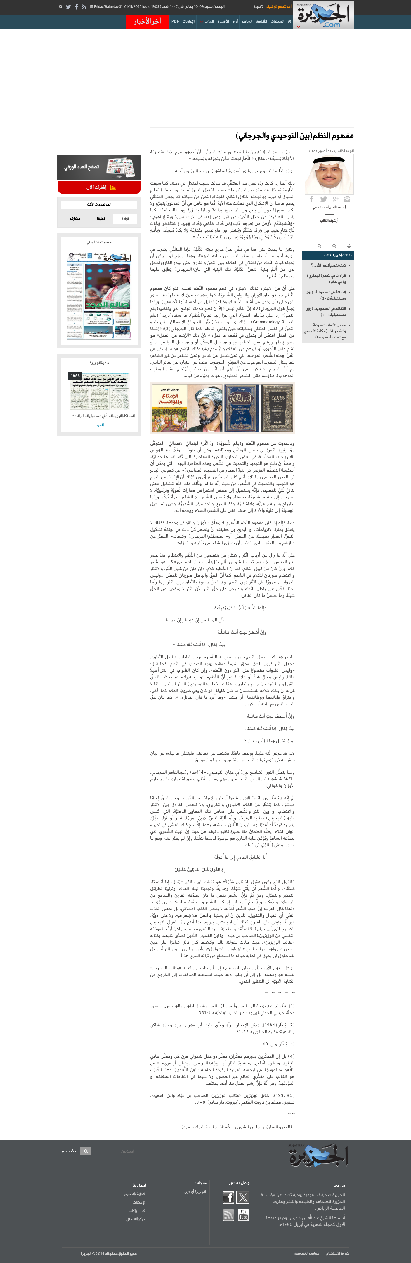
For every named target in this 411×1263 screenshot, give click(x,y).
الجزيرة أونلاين (195, 1192)
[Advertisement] (205, 76)
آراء (235, 21)
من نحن (338, 1185)
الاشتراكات (137, 1211)
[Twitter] (68, 7)
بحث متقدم (69, 1151)
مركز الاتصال (135, 1219)
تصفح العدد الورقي (99, 242)
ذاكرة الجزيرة (99, 363)
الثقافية (261, 21)
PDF (175, 21)
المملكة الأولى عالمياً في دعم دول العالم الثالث (103, 416)
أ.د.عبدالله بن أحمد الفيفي (329, 207)
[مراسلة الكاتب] (347, 199)
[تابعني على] (336, 199)
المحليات (277, 21)
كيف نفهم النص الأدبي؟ (328, 265)
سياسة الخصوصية (306, 1253)
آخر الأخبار (147, 21)
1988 (75, 376)
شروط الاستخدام (337, 1253)
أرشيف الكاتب (329, 221)
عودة (257, 7)
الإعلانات (189, 21)
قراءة (125, 219)
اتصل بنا (139, 1185)
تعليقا (101, 219)
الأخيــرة (223, 21)
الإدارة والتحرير (134, 1194)
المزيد (209, 21)
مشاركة (75, 219)
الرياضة (247, 21)
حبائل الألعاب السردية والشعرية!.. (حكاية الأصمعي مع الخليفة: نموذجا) (325, 331)
